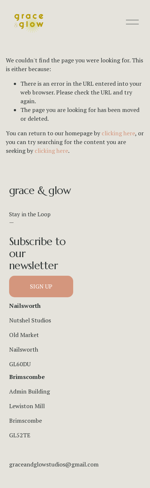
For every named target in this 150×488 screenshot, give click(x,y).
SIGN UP (41, 286)
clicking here (118, 133)
